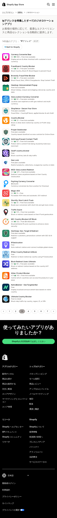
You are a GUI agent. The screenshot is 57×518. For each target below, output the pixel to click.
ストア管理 (7, 407)
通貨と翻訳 (34, 409)
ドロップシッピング (38, 374)
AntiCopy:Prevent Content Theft (24, 139)
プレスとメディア (37, 442)
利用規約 (6, 490)
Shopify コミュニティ (12, 437)
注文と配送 (7, 389)
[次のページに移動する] (53, 311)
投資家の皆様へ (36, 437)
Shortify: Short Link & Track (22, 200)
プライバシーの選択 (11, 510)
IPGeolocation (17, 243)
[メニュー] (53, 4)
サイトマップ (8, 503)
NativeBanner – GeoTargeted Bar (24, 285)
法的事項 (33, 457)
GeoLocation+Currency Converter (25, 97)
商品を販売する (9, 384)
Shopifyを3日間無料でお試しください (28, 341)
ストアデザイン (9, 394)
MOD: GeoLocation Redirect (22, 170)
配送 (31, 404)
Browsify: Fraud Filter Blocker (23, 76)
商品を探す (7, 379)
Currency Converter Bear (21, 54)
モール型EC (34, 379)
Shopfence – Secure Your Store (24, 108)
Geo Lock (15, 160)
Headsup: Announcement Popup (24, 85)
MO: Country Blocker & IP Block (24, 219)
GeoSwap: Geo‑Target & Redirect (24, 231)
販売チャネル (8, 374)
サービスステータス (38, 462)
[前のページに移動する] (3, 311)
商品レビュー (35, 384)
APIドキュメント (9, 432)
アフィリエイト (36, 452)
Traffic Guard (16, 210)
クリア (36, 41)
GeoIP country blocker (20, 151)
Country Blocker (17, 118)
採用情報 (33, 432)
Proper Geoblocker (19, 130)
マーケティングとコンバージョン (14, 400)
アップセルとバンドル (39, 389)
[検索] (48, 4)
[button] (28, 58)
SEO (31, 399)
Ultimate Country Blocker (21, 297)
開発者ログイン (9, 483)
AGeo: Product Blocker (20, 273)
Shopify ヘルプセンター (13, 426)
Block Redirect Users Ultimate (23, 262)
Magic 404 (15, 191)
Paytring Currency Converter (23, 181)
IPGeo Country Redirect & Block (24, 252)
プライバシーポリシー (12, 496)
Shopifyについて (36, 426)
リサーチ (6, 442)
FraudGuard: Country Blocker (23, 66)
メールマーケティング (39, 394)
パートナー (34, 447)
